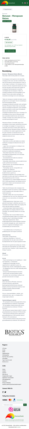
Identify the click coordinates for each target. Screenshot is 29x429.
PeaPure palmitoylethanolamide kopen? (11, 384)
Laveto (19, 427)
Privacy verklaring (6, 382)
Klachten (4, 381)
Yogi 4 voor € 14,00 (7, 360)
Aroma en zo (5, 361)
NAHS (3, 351)
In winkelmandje (10, 51)
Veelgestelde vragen (7, 376)
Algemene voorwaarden (8, 377)
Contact (4, 372)
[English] (25, 3)
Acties (3, 350)
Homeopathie (5, 355)
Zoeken (4, 371)
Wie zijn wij (5, 374)
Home (3, 369)
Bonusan (4, 13)
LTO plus (4, 348)
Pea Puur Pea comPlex (7, 356)
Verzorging (4, 358)
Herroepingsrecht (6, 379)
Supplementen (7, 9)
